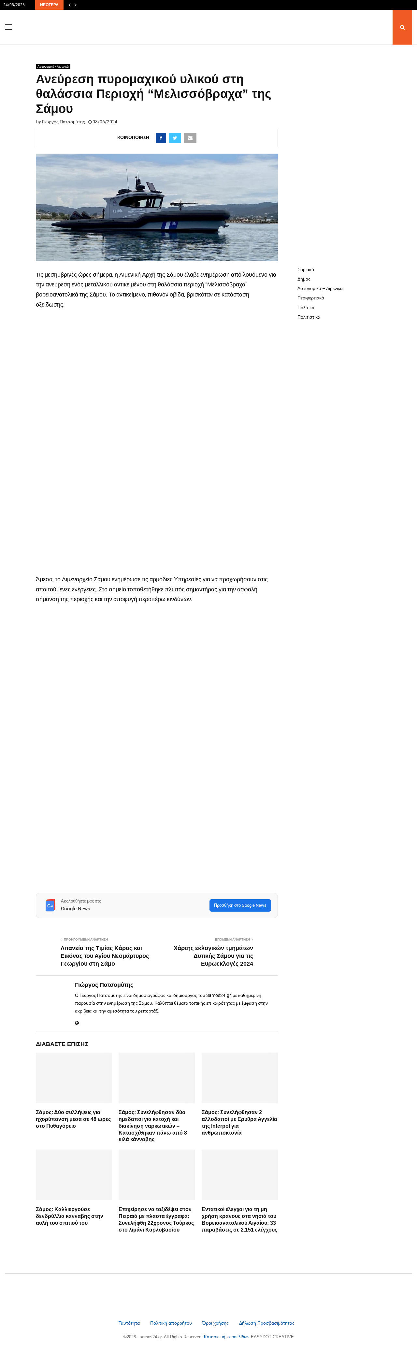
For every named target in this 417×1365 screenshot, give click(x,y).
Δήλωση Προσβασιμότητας (267, 1323)
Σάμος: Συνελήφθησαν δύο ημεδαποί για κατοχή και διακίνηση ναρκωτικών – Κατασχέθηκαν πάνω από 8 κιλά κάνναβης (153, 1126)
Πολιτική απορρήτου (171, 1323)
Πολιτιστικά (308, 317)
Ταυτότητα (130, 1323)
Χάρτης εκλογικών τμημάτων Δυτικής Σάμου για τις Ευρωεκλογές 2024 (213, 956)
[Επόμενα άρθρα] (75, 5)
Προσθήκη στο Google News (240, 905)
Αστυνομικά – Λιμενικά (320, 288)
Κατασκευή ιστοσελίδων (227, 1336)
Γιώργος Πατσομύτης (63, 121)
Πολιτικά (305, 307)
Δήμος (303, 279)
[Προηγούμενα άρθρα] (69, 5)
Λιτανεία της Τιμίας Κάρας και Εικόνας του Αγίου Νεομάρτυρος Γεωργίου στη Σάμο (105, 956)
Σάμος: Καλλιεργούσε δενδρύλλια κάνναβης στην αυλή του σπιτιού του (69, 1216)
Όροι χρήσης (216, 1323)
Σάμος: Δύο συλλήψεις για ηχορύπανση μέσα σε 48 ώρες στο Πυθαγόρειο (73, 1119)
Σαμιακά (305, 269)
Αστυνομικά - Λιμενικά (53, 66)
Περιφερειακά (310, 297)
